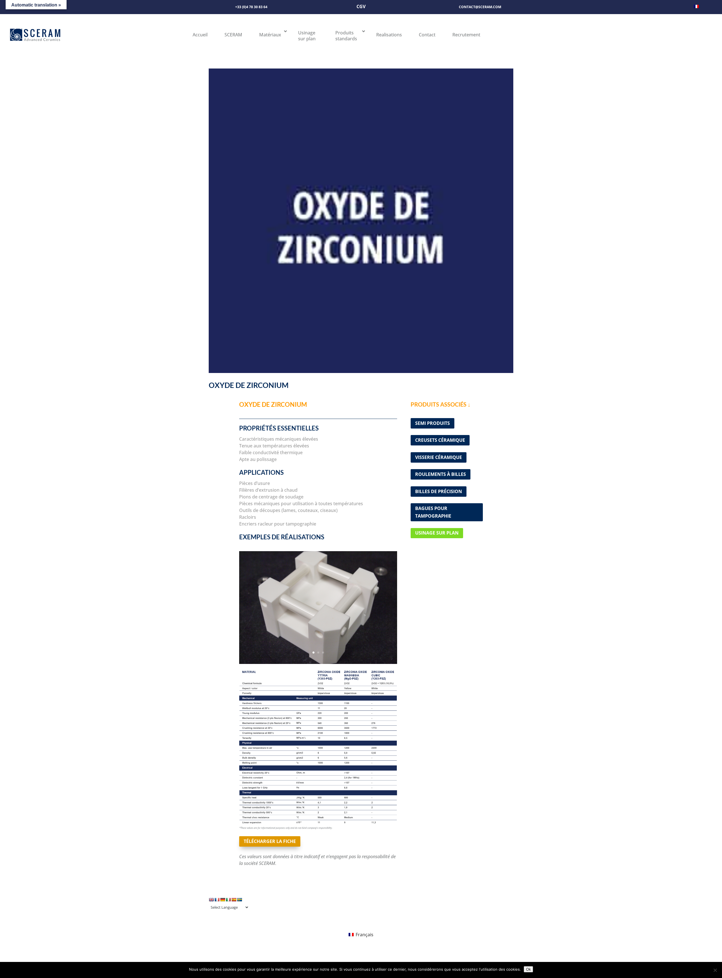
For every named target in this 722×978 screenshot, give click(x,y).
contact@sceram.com (480, 7)
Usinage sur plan (437, 533)
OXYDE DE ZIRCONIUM (249, 385)
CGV (361, 6)
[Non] (715, 970)
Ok (528, 969)
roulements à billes (440, 474)
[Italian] (228, 899)
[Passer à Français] (696, 6)
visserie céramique (438, 457)
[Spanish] (233, 899)
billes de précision (438, 491)
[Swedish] (239, 899)
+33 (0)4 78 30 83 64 (251, 7)
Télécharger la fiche (270, 841)
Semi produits (432, 423)
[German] (222, 899)
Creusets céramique (440, 440)
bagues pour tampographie (433, 512)
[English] (211, 899)
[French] (216, 899)
